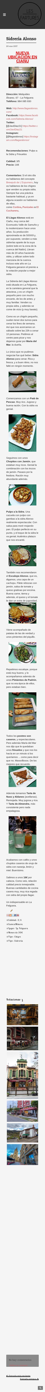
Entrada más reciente (19, 1376)
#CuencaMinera (15, 924)
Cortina (17, 207)
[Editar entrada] (11, 910)
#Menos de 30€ (15, 932)
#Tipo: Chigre (14, 936)
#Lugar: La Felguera (17, 928)
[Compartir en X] (13, 915)
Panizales (28, 207)
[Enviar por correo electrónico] (8, 915)
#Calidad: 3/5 (14, 920)
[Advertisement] (22, 967)
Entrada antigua (28, 1379)
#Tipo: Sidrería (15, 940)
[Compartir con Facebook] (15, 915)
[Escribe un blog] (10, 915)
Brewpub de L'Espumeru (19, 182)
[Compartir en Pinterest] (18, 915)
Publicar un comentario (18, 1365)
